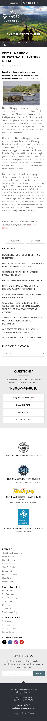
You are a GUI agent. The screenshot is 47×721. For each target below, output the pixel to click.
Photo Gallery (7, 578)
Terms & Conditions (9, 628)
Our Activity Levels (9, 560)
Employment (7, 570)
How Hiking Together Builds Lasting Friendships (21, 257)
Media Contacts (8, 581)
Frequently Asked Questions (12, 597)
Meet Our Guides (8, 567)
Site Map (14, 713)
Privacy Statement (29, 713)
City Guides (6, 605)
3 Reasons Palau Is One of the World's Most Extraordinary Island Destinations (22, 320)
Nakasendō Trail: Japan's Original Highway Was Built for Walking (20, 287)
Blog (10, 42)
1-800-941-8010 (23, 388)
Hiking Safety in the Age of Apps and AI (22, 280)
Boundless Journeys (12, 16)
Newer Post (35, 241)
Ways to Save (7, 590)
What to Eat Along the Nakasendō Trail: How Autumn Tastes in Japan (23, 265)
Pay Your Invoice (8, 632)
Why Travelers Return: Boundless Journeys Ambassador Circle (20, 331)
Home (4, 42)
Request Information (23, 397)
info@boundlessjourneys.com (23, 708)
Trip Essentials (7, 621)
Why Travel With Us (9, 556)
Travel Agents (7, 601)
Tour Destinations (8, 594)
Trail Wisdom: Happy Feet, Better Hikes (21, 337)
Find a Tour (23, 412)
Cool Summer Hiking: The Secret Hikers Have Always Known (22, 296)
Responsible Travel (9, 563)
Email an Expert (23, 405)
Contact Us (6, 608)
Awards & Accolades (9, 574)
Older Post (15, 241)
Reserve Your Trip (23, 420)
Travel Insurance (8, 624)
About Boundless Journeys (12, 553)
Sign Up (38, 674)
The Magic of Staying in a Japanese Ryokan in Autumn (20, 274)
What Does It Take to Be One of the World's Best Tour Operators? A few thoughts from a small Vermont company (21, 308)
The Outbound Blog (9, 612)
